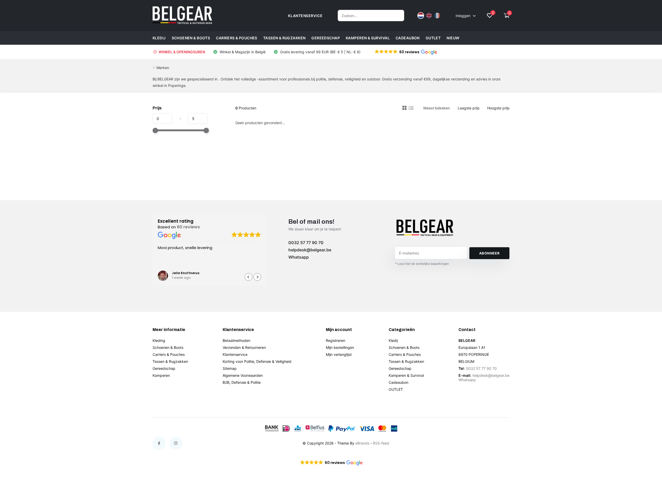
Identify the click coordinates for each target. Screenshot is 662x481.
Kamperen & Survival (368, 38)
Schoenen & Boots (191, 38)
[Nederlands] (421, 15)
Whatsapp (298, 257)
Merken (162, 67)
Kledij (159, 38)
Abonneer (489, 253)
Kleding (159, 340)
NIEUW (453, 38)
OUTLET (433, 38)
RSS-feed (381, 443)
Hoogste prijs (498, 108)
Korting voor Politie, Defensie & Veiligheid (257, 361)
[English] (429, 15)
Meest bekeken (436, 108)
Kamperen (161, 375)
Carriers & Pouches (236, 38)
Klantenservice (235, 354)
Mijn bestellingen (340, 347)
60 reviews (188, 227)
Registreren (335, 340)
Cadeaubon (408, 38)
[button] (405, 52)
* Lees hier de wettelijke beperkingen (422, 264)
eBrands (362, 443)
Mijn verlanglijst (339, 354)
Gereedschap (325, 38)
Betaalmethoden (236, 340)
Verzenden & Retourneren (244, 347)
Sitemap (230, 368)
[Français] (437, 15)
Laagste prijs (468, 108)
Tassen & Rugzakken (284, 38)
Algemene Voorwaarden (243, 375)
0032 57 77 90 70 (306, 242)
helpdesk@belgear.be (309, 249)
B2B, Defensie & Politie (242, 382)
